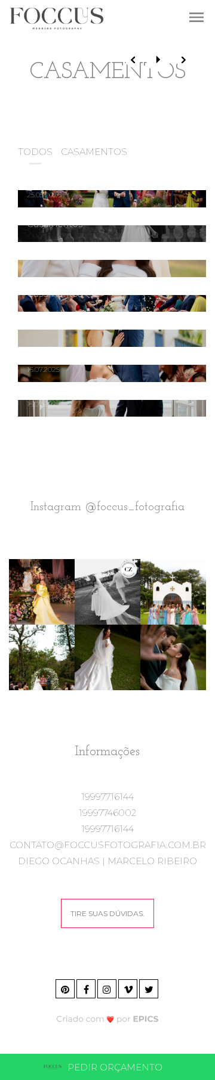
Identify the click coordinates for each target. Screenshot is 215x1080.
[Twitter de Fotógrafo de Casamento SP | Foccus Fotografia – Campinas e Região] (149, 987)
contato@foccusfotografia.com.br (108, 845)
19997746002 (107, 812)
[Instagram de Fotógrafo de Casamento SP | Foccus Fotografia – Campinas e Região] (107, 987)
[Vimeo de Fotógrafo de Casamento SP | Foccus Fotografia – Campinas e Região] (128, 987)
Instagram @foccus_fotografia (107, 507)
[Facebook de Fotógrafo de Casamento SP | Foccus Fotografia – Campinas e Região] (86, 987)
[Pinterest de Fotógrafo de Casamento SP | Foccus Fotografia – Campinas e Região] (66, 987)
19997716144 (107, 796)
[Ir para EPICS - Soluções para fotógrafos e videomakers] (108, 1018)
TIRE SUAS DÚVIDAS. (107, 913)
